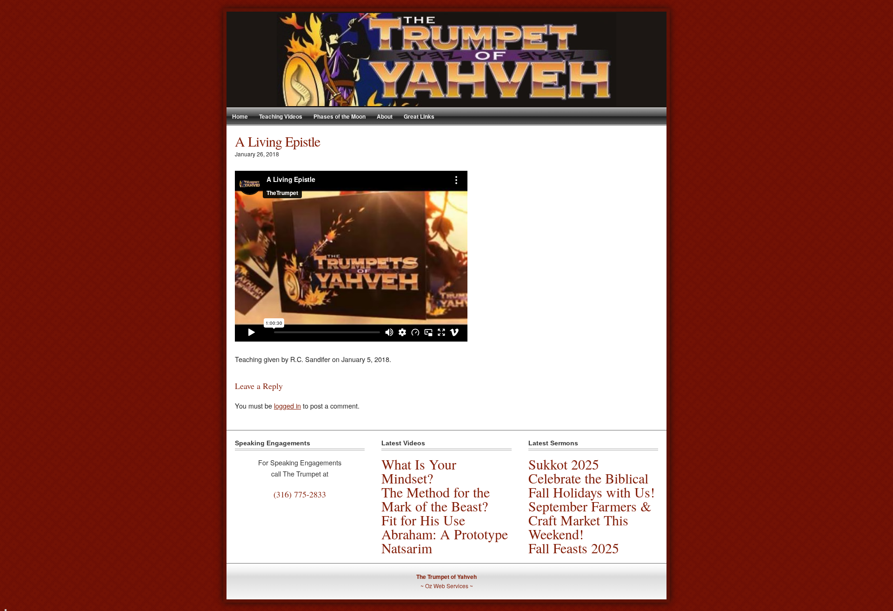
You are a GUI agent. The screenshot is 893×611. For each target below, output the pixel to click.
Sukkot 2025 (563, 464)
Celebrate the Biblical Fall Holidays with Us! (591, 485)
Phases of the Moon (339, 116)
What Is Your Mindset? (418, 471)
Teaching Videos (280, 116)
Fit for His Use (423, 519)
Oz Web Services (446, 586)
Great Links (419, 116)
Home (240, 116)
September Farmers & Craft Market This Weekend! (589, 520)
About (385, 116)
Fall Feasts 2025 (573, 547)
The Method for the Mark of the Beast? (435, 499)
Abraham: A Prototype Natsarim (444, 540)
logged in (287, 405)
